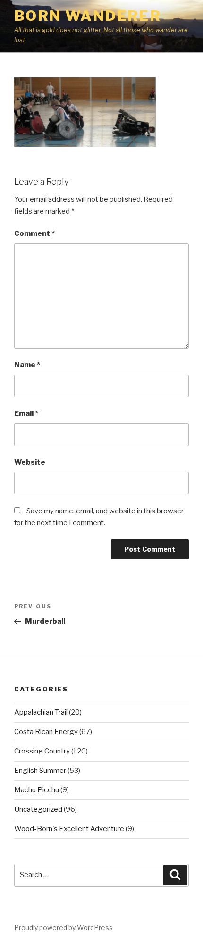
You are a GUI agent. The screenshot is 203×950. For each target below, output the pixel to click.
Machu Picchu (36, 790)
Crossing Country (42, 751)
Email (26, 413)
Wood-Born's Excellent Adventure (69, 829)
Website (29, 462)
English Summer (40, 770)
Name (27, 364)
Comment (34, 233)
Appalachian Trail (41, 712)
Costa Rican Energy (46, 731)
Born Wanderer (87, 15)
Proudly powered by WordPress (63, 927)
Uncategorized (38, 809)
